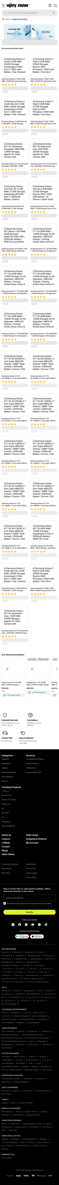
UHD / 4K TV (39, 1013)
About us (6, 835)
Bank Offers (6, 873)
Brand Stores (31, 864)
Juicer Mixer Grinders (10, 1067)
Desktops (43, 1139)
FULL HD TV (49, 994)
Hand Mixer (20, 1063)
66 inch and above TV (10, 1004)
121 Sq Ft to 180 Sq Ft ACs (31, 979)
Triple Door (46, 1045)
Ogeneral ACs (7, 962)
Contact (6, 846)
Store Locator (7, 869)
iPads (13, 1103)
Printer (31, 1142)
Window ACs (32, 962)
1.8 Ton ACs (20, 969)
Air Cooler (5, 813)
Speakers (20, 1023)
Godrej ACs (20, 956)
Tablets (5, 1103)
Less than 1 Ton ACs (10, 965)
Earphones (6, 1082)
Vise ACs (5, 952)
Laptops (5, 768)
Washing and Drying (10, 1035)
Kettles (34, 1067)
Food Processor (32, 1060)
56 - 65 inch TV (39, 1001)
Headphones (41, 1079)
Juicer (38, 1063)
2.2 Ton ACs (45, 969)
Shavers (16, 1091)
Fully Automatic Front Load (37, 1038)
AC (3, 808)
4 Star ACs (6, 975)
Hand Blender (7, 1063)
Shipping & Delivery (36, 839)
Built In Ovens (19, 1057)
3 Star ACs (43, 972)
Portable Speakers (21, 1082)
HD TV (4, 997)
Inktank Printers (22, 1146)
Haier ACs (50, 959)
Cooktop (19, 1060)
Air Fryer (45, 1060)
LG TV (40, 991)
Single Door (20, 1045)
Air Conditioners (8, 1031)
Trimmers (5, 1091)
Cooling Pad (7, 1127)
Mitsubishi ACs (34, 956)
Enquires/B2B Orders (33, 772)
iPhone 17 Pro (7, 795)
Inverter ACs (48, 975)
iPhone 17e (6, 804)
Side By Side (6, 1048)
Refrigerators (7, 1045)
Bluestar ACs (7, 956)
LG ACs (40, 952)
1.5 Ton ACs (6, 969)
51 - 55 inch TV (23, 1001)
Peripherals (34, 1127)
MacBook (15, 1139)
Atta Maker (6, 1057)
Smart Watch (7, 1158)
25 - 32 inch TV (31, 997)
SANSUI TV (6, 991)
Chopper (42, 1057)
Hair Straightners (43, 1091)
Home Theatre (7, 1023)
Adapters (5, 1115)
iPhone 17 (5, 791)
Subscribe (29, 912)
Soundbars (43, 1019)
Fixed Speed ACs (32, 975)
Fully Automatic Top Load (32, 1035)
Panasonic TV (7, 994)
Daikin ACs (29, 952)
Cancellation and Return (35, 759)
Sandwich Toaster (32, 1070)
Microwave (45, 1067)
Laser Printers (7, 1146)
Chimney (32, 1057)
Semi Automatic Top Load (12, 1038)
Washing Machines (9, 772)
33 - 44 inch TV (47, 997)
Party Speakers (7, 777)
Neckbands (28, 1079)
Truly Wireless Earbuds (11, 1079)
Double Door (33, 1045)
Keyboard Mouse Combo (32, 1124)
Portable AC (46, 1031)
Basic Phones (31, 1112)
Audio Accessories (39, 1016)
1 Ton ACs (26, 965)
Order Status (8, 854)
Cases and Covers (33, 1115)
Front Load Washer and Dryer (13, 1041)
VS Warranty (30, 768)
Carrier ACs (48, 956)
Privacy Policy (31, 877)
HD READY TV (16, 997)
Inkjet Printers (42, 1142)
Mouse (4, 1124)
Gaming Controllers (27, 1019)
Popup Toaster (15, 1070)
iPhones (19, 1112)
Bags (48, 1124)
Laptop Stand (20, 1127)
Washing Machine (8, 826)
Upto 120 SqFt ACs (9, 979)
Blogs (5, 850)
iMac (23, 1142)
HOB (30, 1063)
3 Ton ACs (19, 972)
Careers (6, 839)
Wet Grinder (47, 1070)
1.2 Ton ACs (38, 965)
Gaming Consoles (9, 1019)
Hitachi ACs (6, 959)
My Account (32, 843)
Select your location (20, 19)
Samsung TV (29, 991)
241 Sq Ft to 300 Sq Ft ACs (38, 982)
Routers (5, 1149)
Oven (4, 1070)
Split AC (21, 1031)
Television (5, 759)
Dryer (31, 1041)
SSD (3, 1130)
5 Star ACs (18, 975)
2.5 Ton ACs (6, 972)
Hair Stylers (27, 1091)
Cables (43, 1112)
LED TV (4, 1013)
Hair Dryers (6, 1094)
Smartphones (7, 1112)
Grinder (25, 1067)
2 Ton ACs (32, 969)
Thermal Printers (39, 1146)
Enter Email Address (14, 898)
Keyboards (15, 1124)
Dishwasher (41, 1041)
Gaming (5, 781)
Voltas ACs (16, 952)
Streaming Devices (21, 1016)
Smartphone (6, 764)
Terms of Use (31, 869)
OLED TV (19, 994)
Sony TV (49, 991)
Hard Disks (13, 1130)
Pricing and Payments (10, 864)
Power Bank (17, 1115)
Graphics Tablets (26, 1103)
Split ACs (19, 962)
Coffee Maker (7, 1060)
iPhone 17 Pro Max (9, 800)
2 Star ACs (31, 972)
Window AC (33, 1031)
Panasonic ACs (21, 959)
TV (3, 817)
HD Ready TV (16, 1013)
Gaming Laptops (29, 1139)
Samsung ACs (36, 959)
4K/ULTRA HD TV (34, 994)
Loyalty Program (32, 764)
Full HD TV (6, 1016)
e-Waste (6, 843)
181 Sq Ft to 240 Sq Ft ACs (12, 982)
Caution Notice (31, 873)
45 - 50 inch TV (8, 1001)
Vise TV (17, 991)
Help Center (32, 835)
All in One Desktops (9, 1142)
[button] (28, 37)
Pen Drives (46, 1127)
